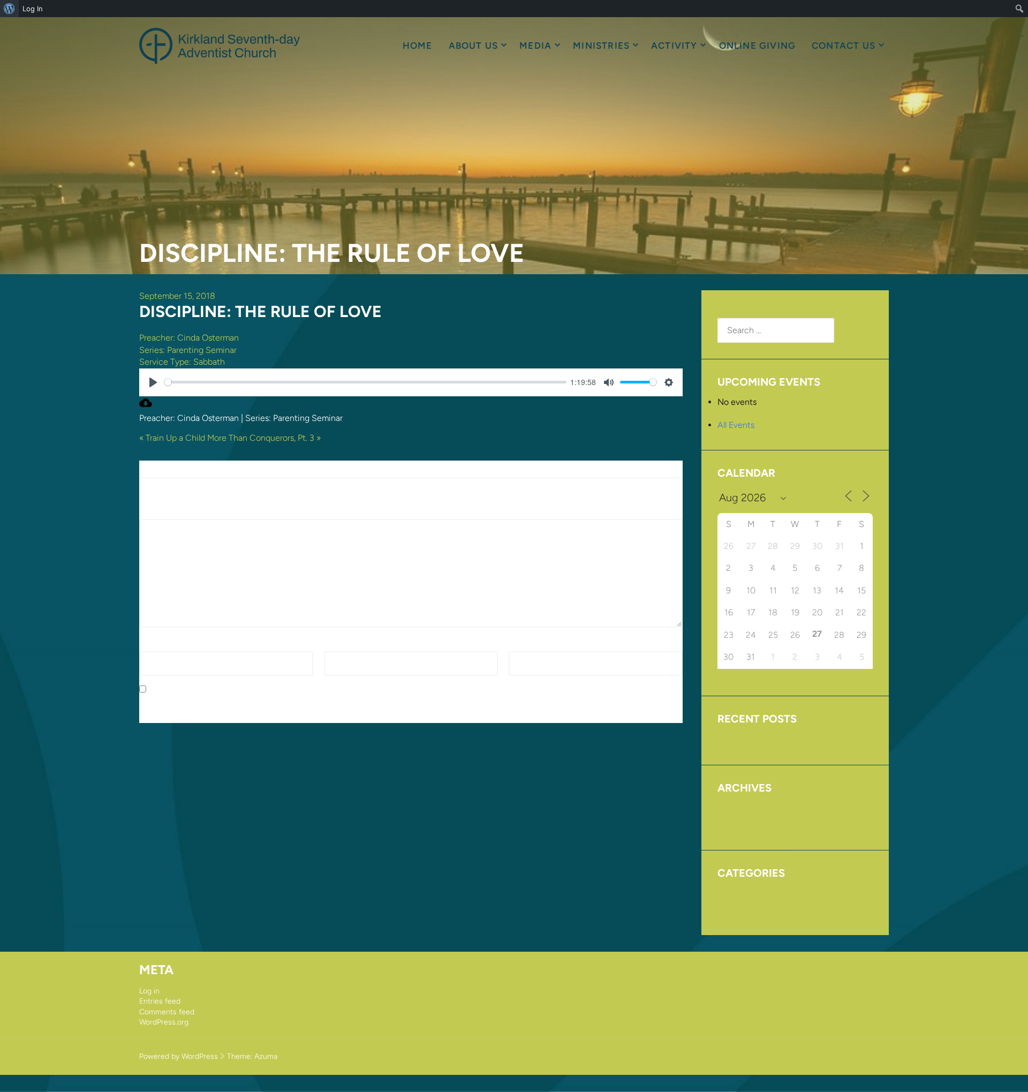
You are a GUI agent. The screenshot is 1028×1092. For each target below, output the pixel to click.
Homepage (738, 893)
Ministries (601, 45)
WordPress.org (163, 1022)
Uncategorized (745, 909)
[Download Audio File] (145, 406)
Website (524, 644)
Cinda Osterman (208, 338)
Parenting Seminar (202, 350)
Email (337, 644)
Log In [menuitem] (32, 8)
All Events (735, 425)
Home (418, 45)
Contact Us (843, 45)
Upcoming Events (750, 739)
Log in (149, 991)
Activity (674, 45)
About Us (473, 45)
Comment (161, 513)
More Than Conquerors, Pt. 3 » (264, 438)
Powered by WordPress (178, 1056)
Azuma (265, 1056)
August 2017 (741, 808)
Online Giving (757, 45)
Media (535, 45)
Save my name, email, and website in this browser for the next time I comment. (302, 689)
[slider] (365, 382)
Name (153, 644)
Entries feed (159, 1001)
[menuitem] (9, 8)
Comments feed (166, 1011)
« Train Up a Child (172, 438)
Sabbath (209, 362)
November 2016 (747, 824)
